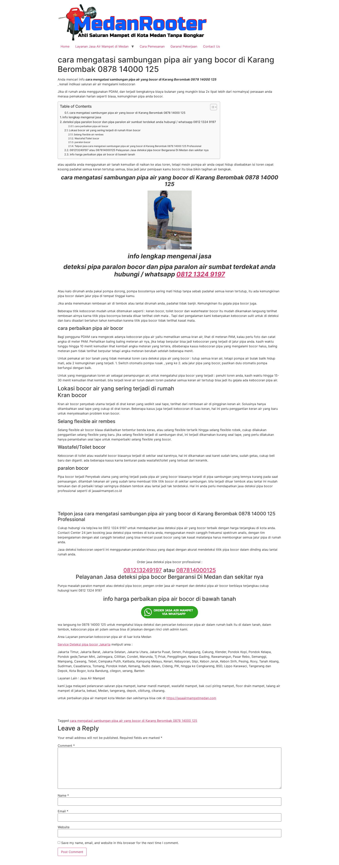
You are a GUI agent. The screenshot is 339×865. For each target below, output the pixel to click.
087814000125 (196, 570)
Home (65, 46)
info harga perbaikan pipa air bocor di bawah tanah (102, 154)
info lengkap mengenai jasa (81, 117)
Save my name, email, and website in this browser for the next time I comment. (120, 842)
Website (63, 827)
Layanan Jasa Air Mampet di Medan (101, 46)
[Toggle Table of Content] (211, 107)
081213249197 (142, 570)
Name (63, 795)
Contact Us (211, 46)
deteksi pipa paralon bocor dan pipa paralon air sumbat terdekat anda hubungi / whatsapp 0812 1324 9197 (139, 122)
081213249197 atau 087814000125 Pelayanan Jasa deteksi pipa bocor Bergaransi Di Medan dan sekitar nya (139, 150)
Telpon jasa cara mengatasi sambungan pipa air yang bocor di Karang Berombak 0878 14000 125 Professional (138, 146)
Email (63, 811)
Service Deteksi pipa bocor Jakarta (84, 644)
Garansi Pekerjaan (183, 46)
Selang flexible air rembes (88, 134)
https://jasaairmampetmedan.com (191, 698)
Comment (66, 745)
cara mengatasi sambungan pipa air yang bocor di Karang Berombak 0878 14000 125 (127, 112)
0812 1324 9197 (200, 274)
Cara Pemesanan (152, 46)
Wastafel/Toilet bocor (87, 138)
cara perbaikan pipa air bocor (91, 126)
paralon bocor (82, 142)
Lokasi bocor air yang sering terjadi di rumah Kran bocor (104, 130)
